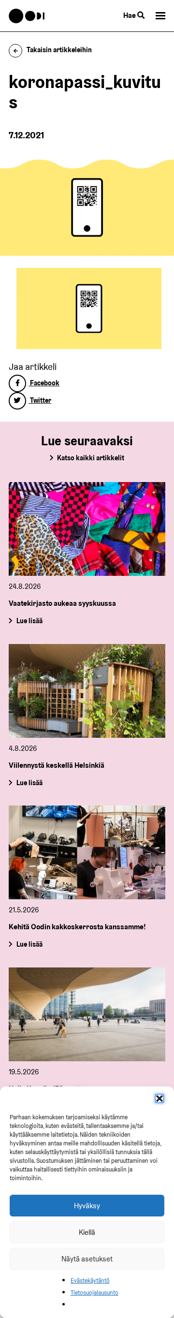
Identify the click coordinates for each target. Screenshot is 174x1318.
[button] (159, 1098)
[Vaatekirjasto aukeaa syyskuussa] (87, 529)
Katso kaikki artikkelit (90, 458)
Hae (130, 15)
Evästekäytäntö (90, 1280)
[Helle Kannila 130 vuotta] (87, 1014)
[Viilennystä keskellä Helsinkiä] (87, 691)
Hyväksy (87, 1205)
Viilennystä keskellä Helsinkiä (56, 765)
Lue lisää (29, 620)
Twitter (40, 400)
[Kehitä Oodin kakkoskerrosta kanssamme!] (87, 852)
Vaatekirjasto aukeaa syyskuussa (62, 603)
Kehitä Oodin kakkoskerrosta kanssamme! (77, 926)
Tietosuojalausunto (94, 1292)
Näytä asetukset (87, 1258)
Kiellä (87, 1232)
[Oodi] (27, 16)
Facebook (44, 383)
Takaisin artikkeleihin (59, 49)
